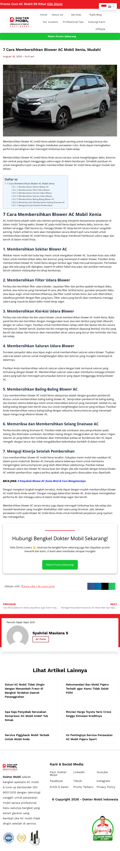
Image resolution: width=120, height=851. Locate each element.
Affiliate (100, 29)
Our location (50, 21)
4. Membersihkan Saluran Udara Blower (34, 196)
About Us (57, 14)
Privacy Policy (106, 786)
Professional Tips (73, 21)
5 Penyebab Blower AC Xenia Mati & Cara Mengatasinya (52, 481)
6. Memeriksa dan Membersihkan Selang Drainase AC (41, 202)
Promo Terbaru (83, 786)
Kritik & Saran (59, 786)
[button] (90, 586)
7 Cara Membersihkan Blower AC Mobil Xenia (31, 183)
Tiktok (77, 781)
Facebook (56, 781)
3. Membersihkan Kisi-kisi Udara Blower (34, 193)
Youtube (102, 772)
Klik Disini (44, 4)
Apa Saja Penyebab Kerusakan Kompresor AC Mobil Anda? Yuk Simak (26, 716)
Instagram (103, 781)
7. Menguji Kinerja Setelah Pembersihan (34, 205)
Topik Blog (95, 14)
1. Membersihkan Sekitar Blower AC (33, 187)
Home (43, 14)
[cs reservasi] (103, 829)
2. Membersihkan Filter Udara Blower (33, 190)
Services (76, 14)
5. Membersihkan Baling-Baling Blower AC (35, 199)
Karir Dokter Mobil (58, 773)
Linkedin (79, 772)
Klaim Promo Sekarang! (60, 565)
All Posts (41, 639)
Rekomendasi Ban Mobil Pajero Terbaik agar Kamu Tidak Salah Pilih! (87, 688)
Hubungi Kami (96, 21)
